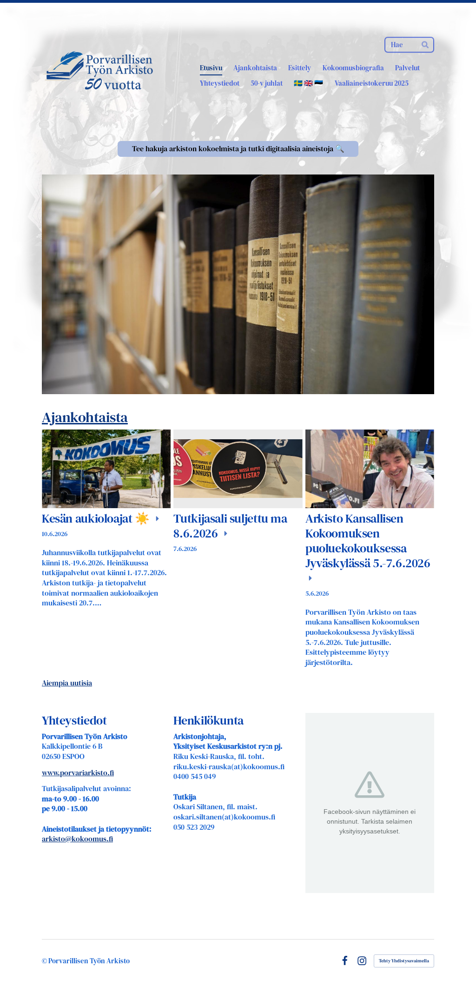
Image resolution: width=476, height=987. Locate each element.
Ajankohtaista (85, 417)
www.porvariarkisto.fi (78, 773)
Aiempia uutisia (67, 683)
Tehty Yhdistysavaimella (404, 961)
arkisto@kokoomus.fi (77, 839)
